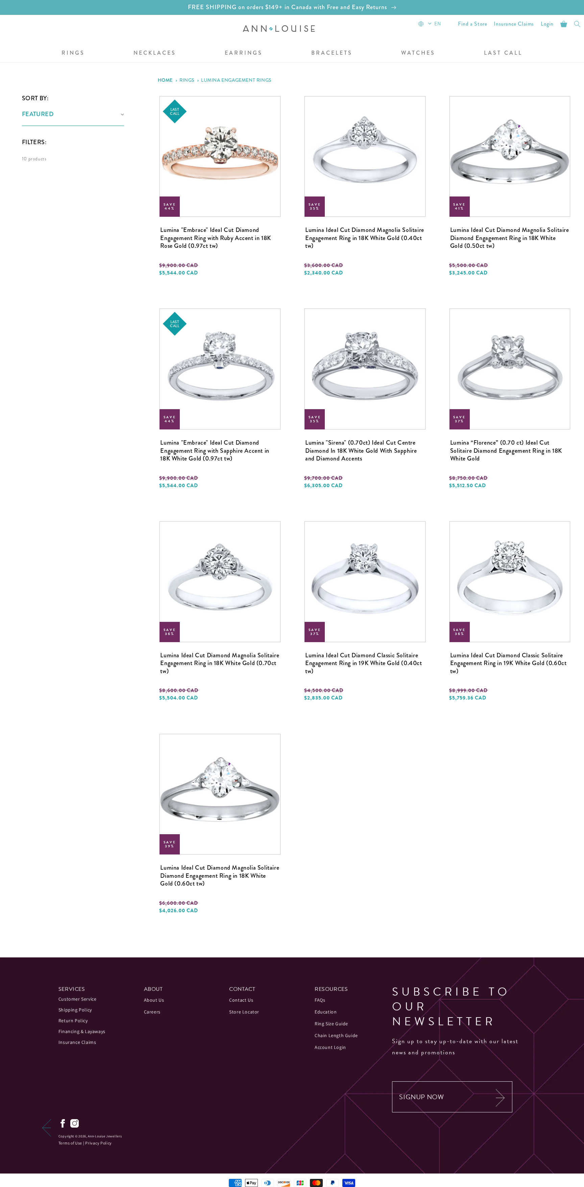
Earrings (244, 53)
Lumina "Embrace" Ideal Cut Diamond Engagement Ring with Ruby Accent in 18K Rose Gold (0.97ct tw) (215, 238)
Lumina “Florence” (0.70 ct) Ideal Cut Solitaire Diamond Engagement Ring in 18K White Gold (506, 451)
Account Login (330, 1047)
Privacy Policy (98, 1142)
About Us (154, 1000)
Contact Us (241, 1000)
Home (165, 80)
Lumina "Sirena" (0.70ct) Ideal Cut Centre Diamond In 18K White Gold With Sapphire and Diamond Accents (361, 451)
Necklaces (154, 53)
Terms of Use (70, 1142)
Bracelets (331, 53)
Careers (152, 1012)
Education (326, 1012)
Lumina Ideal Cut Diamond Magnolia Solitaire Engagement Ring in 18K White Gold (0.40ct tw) (364, 238)
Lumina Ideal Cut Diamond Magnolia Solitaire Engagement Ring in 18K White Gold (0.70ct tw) (219, 663)
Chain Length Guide (336, 1035)
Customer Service (77, 999)
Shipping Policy (75, 1010)
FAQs (320, 1000)
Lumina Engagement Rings (236, 80)
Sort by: (35, 98)
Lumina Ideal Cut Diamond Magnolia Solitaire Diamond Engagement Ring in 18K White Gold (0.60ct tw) (219, 876)
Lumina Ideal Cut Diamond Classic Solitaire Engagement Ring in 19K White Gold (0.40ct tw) (363, 663)
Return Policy (73, 1021)
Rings (73, 53)
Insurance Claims (77, 1042)
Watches (418, 53)
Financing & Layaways (81, 1031)
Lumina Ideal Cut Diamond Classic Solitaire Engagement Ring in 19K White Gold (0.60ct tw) (508, 663)
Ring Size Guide (331, 1024)
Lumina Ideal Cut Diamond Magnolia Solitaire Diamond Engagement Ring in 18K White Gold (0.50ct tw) (509, 238)
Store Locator (244, 1012)
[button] (73, 53)
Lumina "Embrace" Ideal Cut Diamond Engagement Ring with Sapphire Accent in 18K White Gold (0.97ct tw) (214, 451)
